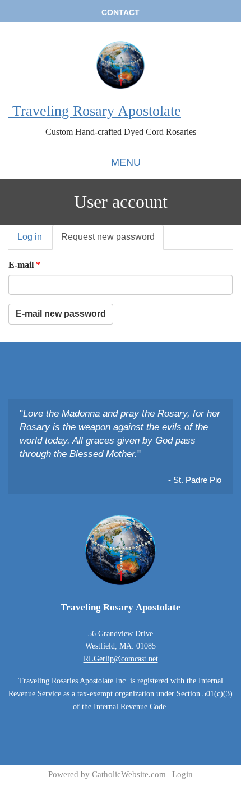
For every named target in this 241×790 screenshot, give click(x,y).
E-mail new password (61, 313)
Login (182, 774)
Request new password (112, 241)
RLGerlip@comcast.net (121, 659)
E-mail (24, 265)
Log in (29, 236)
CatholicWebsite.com (129, 774)
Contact (120, 12)
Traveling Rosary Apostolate (94, 111)
